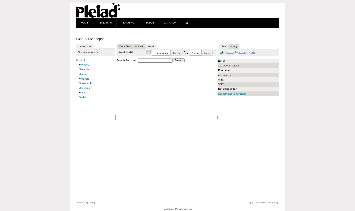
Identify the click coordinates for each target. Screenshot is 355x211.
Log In (250, 203)
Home (84, 22)
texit (83, 92)
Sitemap (91, 203)
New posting (273, 203)
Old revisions (260, 203)
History (233, 46)
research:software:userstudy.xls (239, 52)
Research (105, 22)
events (85, 69)
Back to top (82, 203)
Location (170, 22)
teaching (86, 87)
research (86, 83)
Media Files (125, 46)
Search (179, 60)
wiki (83, 97)
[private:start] (187, 23)
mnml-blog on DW (170, 209)
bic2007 (86, 64)
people (85, 78)
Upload (139, 46)
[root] (82, 59)
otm (83, 74)
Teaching (127, 22)
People (149, 22)
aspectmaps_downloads (232, 93)
